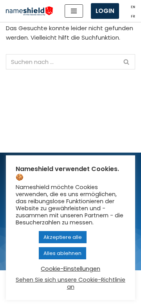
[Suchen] (126, 61)
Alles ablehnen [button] (62, 253)
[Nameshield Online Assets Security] (29, 11)
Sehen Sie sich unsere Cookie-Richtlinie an (70, 283)
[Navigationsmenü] (74, 11)
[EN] (133, 6)
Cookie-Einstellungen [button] (70, 269)
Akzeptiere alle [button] (62, 237)
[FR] (133, 15)
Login (105, 11)
